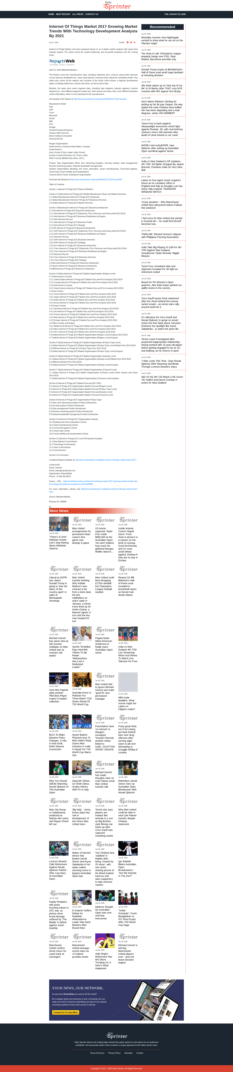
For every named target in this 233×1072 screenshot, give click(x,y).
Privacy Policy (114, 1053)
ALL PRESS (77, 14)
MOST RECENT (63, 14)
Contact (139, 1053)
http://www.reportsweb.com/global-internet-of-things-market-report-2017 (105, 460)
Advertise (128, 1053)
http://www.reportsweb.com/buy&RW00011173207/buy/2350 (96, 180)
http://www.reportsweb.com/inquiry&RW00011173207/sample (100, 99)
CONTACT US (91, 14)
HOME (51, 14)
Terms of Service (97, 1053)
